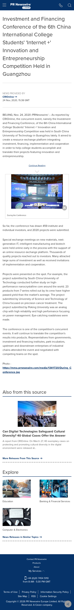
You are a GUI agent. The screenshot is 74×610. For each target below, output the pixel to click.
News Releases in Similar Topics (21, 537)
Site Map (22, 596)
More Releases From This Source (21, 458)
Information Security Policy (55, 592)
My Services (35, 571)
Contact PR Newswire (37, 559)
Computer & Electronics (15, 529)
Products (37, 562)
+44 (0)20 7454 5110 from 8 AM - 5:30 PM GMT (36, 579)
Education (8, 501)
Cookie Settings (48, 596)
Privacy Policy (29, 592)
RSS (33, 596)
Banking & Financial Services (55, 501)
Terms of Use (10, 592)
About (36, 566)
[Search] (69, 5)
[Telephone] (60, 5)
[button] (37, 191)
